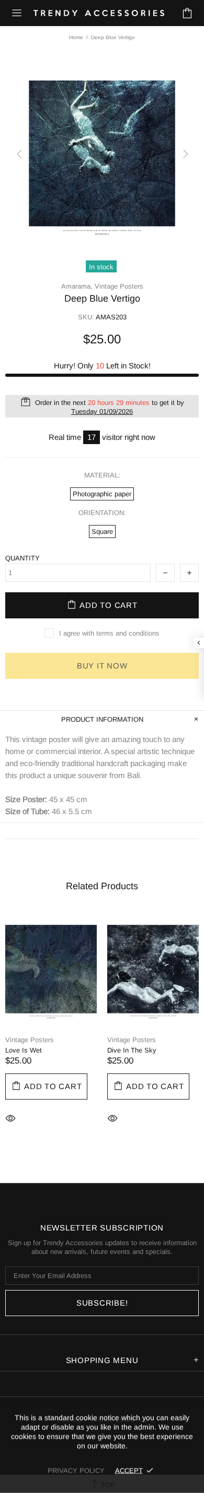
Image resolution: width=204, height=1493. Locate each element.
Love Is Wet (23, 1050)
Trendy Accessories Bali (98, 13)
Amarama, (77, 286)
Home (76, 37)
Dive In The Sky (131, 1050)
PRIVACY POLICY (76, 1470)
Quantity (22, 558)
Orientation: (102, 513)
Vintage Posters (119, 286)
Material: (102, 475)
